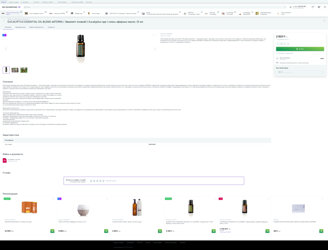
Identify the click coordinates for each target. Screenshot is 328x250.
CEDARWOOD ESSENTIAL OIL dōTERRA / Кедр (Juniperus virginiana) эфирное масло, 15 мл (244, 222)
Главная (3, 2)
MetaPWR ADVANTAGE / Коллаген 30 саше (18, 222)
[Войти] (325, 7)
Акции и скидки (14, 2)
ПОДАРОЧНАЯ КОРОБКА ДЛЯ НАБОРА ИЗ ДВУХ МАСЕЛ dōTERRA (295, 222)
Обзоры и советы (47, 2)
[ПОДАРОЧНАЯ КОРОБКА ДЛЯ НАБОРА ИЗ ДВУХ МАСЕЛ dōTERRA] (298, 208)
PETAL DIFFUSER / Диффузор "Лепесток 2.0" (72, 222)
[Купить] (52, 231)
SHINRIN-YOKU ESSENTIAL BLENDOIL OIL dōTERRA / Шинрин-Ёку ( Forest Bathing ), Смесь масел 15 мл (189, 222)
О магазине (24, 2)
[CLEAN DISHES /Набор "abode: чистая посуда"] (137, 208)
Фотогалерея (62, 2)
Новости (36, 2)
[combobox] (279, 72)
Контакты (89, 2)
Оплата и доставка (77, 2)
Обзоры (148, 242)
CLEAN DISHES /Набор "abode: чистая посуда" (127, 222)
